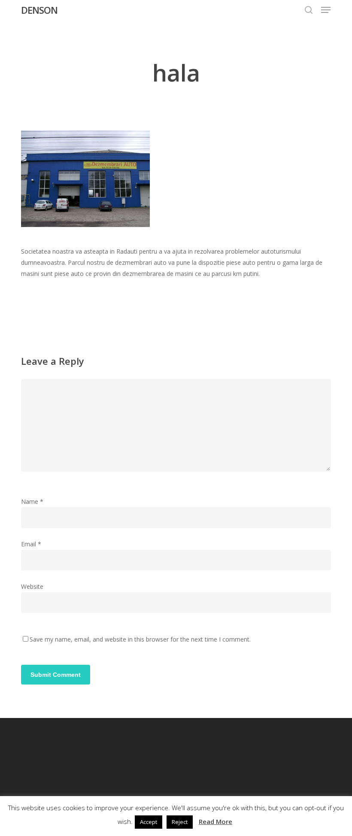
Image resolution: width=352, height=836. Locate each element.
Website (32, 586)
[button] (326, 10)
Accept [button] (148, 822)
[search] (308, 10)
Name (32, 501)
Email (31, 544)
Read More (215, 821)
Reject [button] (180, 822)
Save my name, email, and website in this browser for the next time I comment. (140, 639)
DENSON (39, 10)
